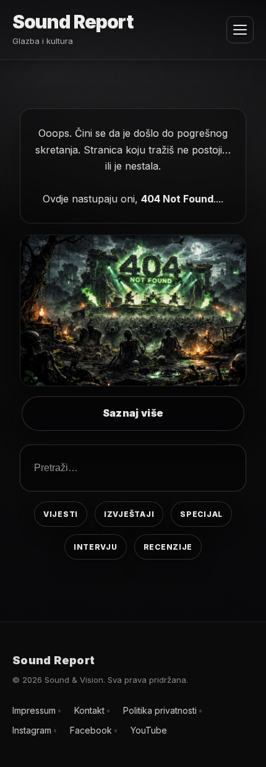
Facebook (91, 730)
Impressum (34, 710)
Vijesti (60, 514)
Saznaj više (133, 413)
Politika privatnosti (160, 710)
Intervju (96, 547)
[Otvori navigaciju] (240, 29)
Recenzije (168, 547)
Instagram (31, 730)
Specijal (201, 514)
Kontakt (89, 710)
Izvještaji (129, 514)
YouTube (149, 730)
